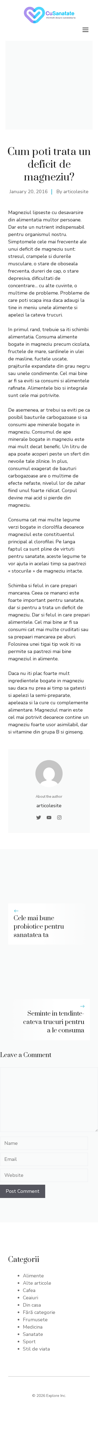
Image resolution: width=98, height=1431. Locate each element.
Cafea (29, 1290)
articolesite (75, 191)
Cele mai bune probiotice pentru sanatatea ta (39, 926)
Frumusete (35, 1319)
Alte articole (37, 1283)
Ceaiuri (30, 1297)
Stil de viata (36, 1349)
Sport (29, 1341)
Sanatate (33, 1334)
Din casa (32, 1305)
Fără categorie (39, 1312)
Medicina (32, 1327)
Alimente (33, 1275)
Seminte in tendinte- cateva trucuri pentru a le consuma (53, 1022)
